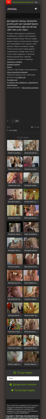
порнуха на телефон (14, 62)
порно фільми (12, 85)
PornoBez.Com (12, 80)
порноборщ (11, 8)
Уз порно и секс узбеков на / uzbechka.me (22, 82)
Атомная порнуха (13, 64)
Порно (9, 67)
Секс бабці (13, 130)
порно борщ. (39, 2)
